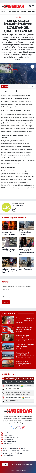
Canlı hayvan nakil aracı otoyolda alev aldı (25, 269)
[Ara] (30, 6)
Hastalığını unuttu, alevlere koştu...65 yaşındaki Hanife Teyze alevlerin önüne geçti (26, 251)
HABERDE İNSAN (8, 455)
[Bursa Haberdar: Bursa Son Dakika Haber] (12, 6)
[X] (16, 427)
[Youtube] (23, 427)
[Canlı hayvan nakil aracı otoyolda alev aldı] (26, 262)
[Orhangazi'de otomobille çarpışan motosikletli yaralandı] (9, 242)
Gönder (6, 302)
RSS (6, 464)
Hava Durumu (8, 433)
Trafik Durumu (8, 435)
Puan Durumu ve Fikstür (11, 437)
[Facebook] (12, 427)
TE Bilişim (23, 470)
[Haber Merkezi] (6, 207)
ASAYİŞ (23, 12)
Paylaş (6, 86)
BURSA (4, 12)
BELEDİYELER (14, 12)
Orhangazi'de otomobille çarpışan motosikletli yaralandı (9, 249)
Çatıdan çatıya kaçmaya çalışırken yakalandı (25, 232)
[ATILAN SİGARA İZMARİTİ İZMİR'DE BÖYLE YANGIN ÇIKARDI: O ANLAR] (18, 73)
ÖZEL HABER (16, 451)
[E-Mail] (14, 209)
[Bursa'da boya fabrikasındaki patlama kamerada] (9, 225)
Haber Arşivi (8, 443)
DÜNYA (12, 453)
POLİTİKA (31, 12)
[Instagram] (19, 427)
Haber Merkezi (11, 91)
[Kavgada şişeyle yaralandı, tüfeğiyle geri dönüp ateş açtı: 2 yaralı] (9, 262)
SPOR (5, 453)
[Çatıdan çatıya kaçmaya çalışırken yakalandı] (26, 225)
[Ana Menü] (33, 6)
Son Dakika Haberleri (10, 441)
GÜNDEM (20, 453)
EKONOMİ (26, 451)
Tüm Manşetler (8, 439)
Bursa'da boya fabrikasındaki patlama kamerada (8, 232)
